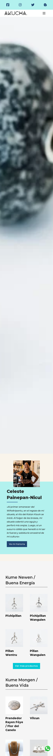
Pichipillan (13, 615)
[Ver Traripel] (14, 748)
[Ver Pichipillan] (14, 602)
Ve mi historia (17, 544)
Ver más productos (26, 666)
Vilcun (34, 718)
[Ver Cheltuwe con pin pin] (39, 748)
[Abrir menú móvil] (44, 13)
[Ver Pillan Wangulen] (39, 638)
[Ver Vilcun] (39, 705)
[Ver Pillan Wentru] (14, 638)
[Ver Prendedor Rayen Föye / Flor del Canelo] (14, 705)
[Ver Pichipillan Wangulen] (39, 602)
